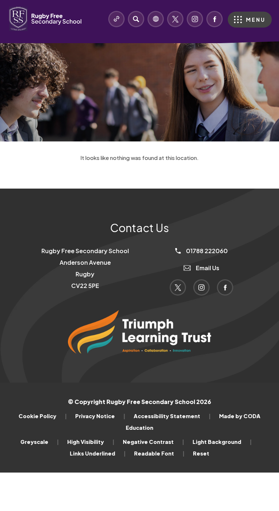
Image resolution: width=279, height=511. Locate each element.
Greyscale (39, 441)
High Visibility (90, 441)
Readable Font (159, 453)
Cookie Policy (43, 416)
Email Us (207, 268)
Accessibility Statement (172, 416)
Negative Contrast (153, 441)
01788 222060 (206, 251)
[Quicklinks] (116, 19)
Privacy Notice (100, 416)
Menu (256, 19)
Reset (201, 453)
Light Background (222, 441)
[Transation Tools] (155, 19)
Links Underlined (98, 453)
